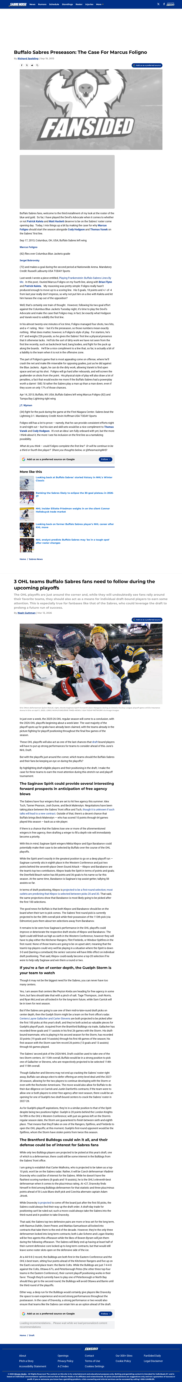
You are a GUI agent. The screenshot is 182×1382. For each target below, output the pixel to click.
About (22, 1355)
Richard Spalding (28, 58)
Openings (63, 1355)
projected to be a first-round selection (84, 889)
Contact (89, 1355)
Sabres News (36, 559)
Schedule (54, 4)
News (32, 4)
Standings (67, 4)
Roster (79, 4)
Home (23, 559)
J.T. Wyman (26, 405)
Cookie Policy (123, 1361)
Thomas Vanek (99, 229)
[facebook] (164, 4)
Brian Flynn (105, 281)
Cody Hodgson (76, 229)
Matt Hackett (56, 221)
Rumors (42, 4)
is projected (44, 1202)
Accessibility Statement (32, 1366)
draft (95, 741)
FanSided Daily (152, 1355)
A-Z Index (63, 1366)
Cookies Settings (94, 1366)
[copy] (37, 65)
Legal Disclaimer (153, 1361)
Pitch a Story (26, 1361)
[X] (158, 4)
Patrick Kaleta (35, 221)
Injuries (89, 4)
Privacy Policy (65, 1361)
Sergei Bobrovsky (29, 260)
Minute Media (20, 1374)
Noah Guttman (27, 613)
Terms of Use (92, 1361)
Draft (31, 1335)
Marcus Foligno (28, 247)
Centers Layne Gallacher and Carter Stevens (45, 1018)
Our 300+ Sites (124, 1355)
